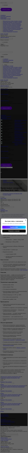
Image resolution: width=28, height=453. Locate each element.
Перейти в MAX (14, 227)
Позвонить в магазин (14, 231)
